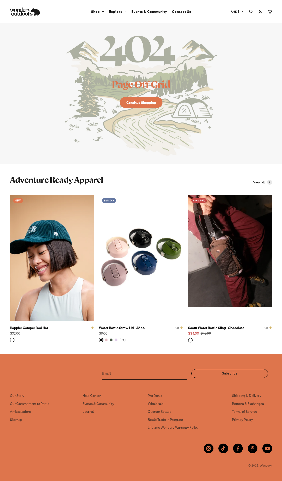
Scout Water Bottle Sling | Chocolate (216, 327)
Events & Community (149, 11)
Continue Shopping (141, 102)
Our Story (17, 395)
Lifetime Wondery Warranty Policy (173, 427)
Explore (115, 11)
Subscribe (233, 374)
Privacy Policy (242, 419)
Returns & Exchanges (248, 403)
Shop (95, 11)
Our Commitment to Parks (29, 403)
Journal (88, 411)
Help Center (92, 395)
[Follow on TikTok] (223, 448)
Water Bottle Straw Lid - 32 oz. (122, 327)
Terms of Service (244, 411)
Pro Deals (155, 395)
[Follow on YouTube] (267, 448)
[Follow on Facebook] (238, 448)
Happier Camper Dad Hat (29, 327)
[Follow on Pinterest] (252, 448)
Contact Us (181, 11)
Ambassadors (20, 411)
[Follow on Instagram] (208, 448)
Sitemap (16, 419)
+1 (123, 340)
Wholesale (156, 403)
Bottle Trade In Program (165, 419)
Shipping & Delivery (246, 395)
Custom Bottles (159, 411)
